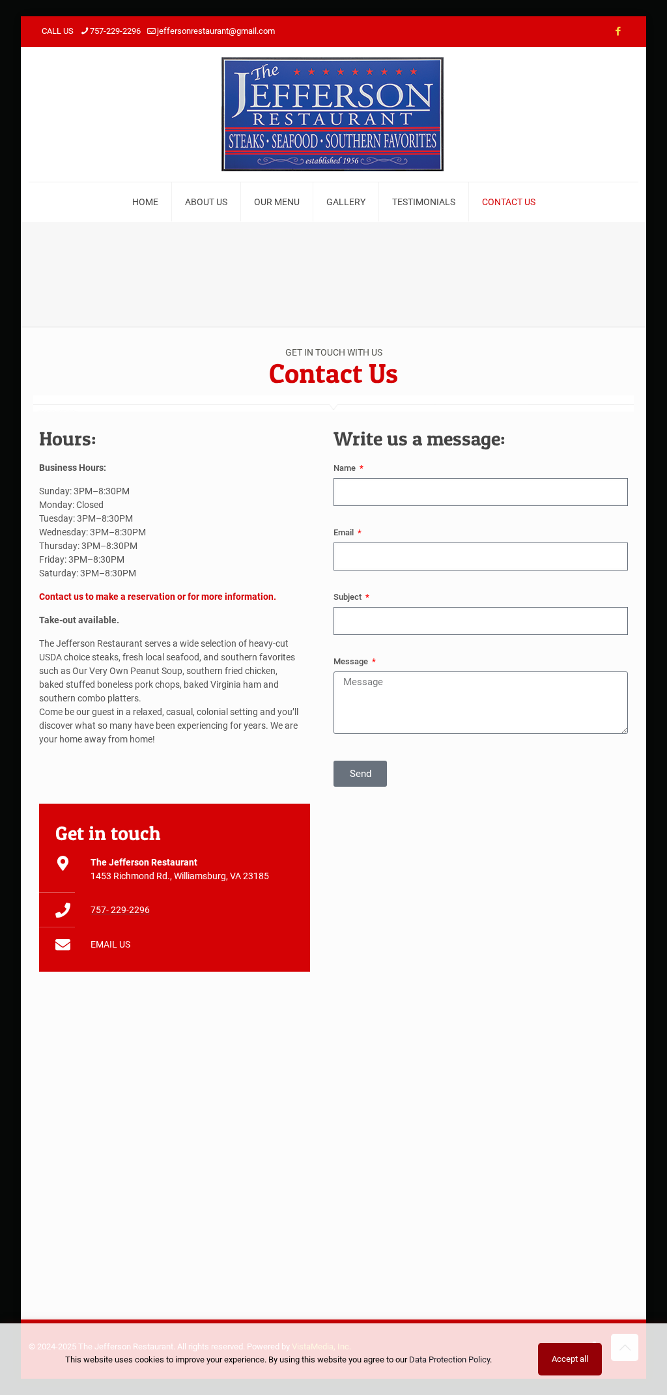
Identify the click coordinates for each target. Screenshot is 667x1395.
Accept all (570, 1359)
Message (352, 661)
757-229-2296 (115, 31)
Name (346, 468)
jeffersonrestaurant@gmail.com (216, 31)
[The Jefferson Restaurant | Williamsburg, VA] (334, 114)
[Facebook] (618, 31)
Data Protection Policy (449, 1359)
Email (345, 532)
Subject (348, 597)
